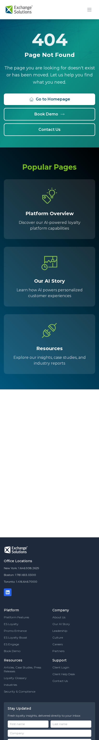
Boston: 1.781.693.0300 (20, 575)
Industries (10, 685)
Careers (57, 644)
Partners (58, 651)
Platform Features (16, 617)
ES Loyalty (11, 624)
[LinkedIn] (8, 592)
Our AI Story (61, 624)
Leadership (59, 631)
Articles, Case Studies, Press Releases (22, 669)
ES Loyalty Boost (15, 637)
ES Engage (11, 644)
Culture (57, 637)
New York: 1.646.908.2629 (21, 568)
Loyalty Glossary (15, 678)
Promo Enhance (15, 631)
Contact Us (49, 129)
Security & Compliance (19, 691)
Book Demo (46, 114)
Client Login (60, 667)
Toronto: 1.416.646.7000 (20, 581)
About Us (58, 617)
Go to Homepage (53, 99)
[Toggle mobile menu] (89, 9)
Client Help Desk (63, 674)
